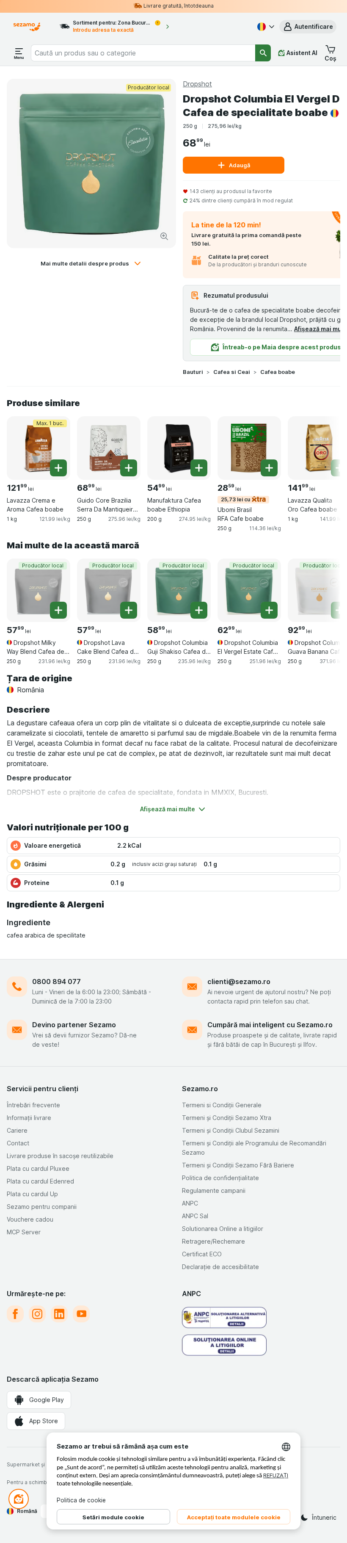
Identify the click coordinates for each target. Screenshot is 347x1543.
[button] (307, 26)
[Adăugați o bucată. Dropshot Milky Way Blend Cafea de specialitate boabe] (58, 610)
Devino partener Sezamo (74, 1024)
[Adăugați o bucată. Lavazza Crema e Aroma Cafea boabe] (58, 467)
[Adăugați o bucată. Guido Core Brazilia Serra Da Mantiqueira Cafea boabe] (128, 467)
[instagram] (37, 1313)
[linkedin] (59, 1313)
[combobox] (143, 52)
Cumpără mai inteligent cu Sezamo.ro (270, 1024)
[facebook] (15, 1313)
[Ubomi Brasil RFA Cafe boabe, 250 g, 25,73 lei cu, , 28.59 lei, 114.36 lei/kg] (249, 448)
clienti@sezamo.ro (238, 981)
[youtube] (81, 1313)
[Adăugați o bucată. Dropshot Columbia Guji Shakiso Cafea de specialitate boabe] (198, 610)
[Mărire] (164, 236)
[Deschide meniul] (19, 52)
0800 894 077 (56, 981)
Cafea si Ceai (231, 371)
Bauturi (193, 371)
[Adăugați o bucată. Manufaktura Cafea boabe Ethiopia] (198, 467)
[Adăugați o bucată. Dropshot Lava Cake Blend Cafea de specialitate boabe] (128, 610)
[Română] (265, 26)
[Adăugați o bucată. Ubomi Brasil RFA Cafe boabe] (269, 467)
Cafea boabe (277, 371)
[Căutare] (263, 52)
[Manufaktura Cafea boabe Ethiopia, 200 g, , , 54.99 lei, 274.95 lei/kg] (179, 448)
